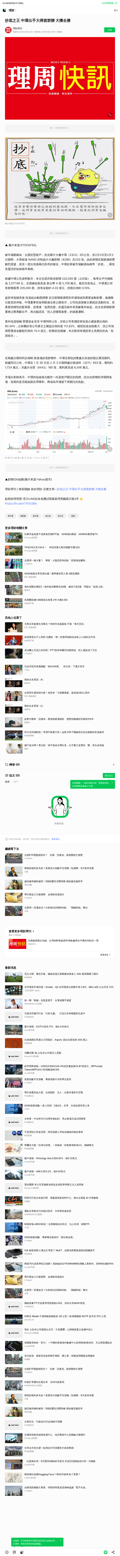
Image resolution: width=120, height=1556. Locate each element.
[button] (7, 1552)
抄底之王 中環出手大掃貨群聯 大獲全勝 (81, 489)
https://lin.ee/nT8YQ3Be (21, 503)
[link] (14, 1552)
